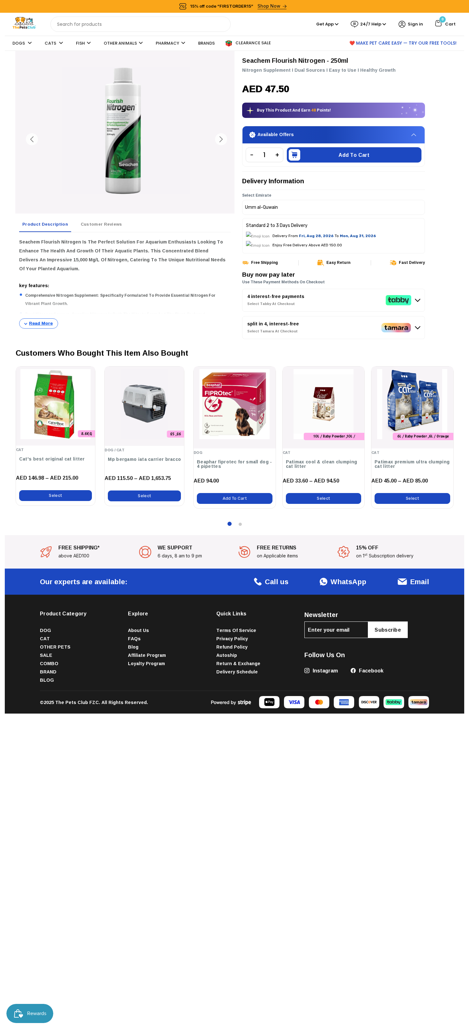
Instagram (324, 671)
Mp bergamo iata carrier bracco (144, 459)
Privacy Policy (232, 639)
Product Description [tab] (45, 224)
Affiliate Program (147, 655)
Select (55, 495)
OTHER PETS (55, 647)
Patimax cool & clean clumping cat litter (321, 464)
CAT (45, 639)
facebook (370, 671)
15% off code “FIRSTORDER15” (235, 6)
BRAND (48, 672)
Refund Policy (232, 647)
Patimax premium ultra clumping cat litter (412, 464)
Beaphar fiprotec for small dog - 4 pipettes (234, 464)
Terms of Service (236, 630)
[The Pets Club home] (24, 24)
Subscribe (388, 630)
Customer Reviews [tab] (101, 224)
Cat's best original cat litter (52, 459)
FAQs (134, 639)
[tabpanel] (125, 283)
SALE (46, 655)
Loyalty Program (146, 663)
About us (138, 630)
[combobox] (140, 24)
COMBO (49, 663)
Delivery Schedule (237, 672)
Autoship (226, 655)
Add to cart (354, 155)
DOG (45, 630)
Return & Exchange (238, 663)
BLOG (47, 680)
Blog (133, 647)
